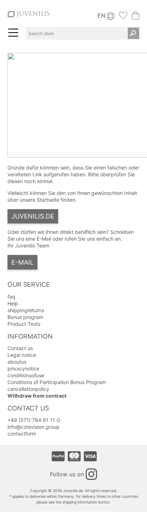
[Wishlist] (123, 17)
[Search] (133, 33)
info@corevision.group (33, 427)
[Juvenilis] (28, 17)
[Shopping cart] (135, 17)
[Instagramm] (91, 474)
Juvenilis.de (32, 216)
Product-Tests (23, 324)
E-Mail (22, 262)
